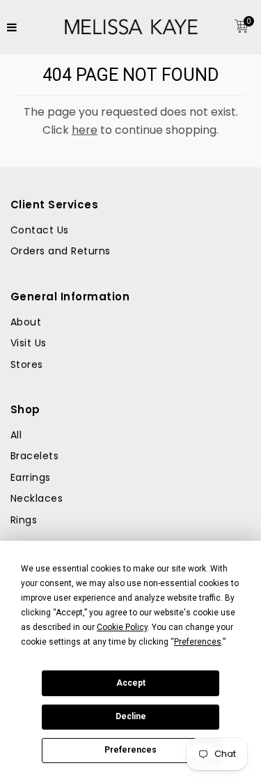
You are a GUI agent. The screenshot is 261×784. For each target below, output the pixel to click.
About (25, 322)
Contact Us (39, 230)
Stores (26, 364)
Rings (23, 520)
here (84, 130)
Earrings (30, 477)
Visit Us (28, 343)
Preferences (130, 750)
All (16, 435)
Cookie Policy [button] (122, 627)
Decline (131, 716)
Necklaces (36, 498)
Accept (130, 683)
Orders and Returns (60, 251)
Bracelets (34, 456)
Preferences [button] (197, 642)
